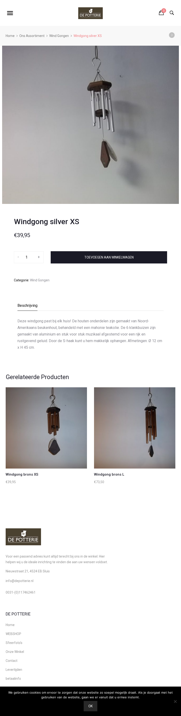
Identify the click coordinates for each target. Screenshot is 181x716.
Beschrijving (27, 305)
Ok (90, 706)
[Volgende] (172, 35)
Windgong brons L (109, 474)
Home (10, 36)
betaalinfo (13, 678)
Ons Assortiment (32, 36)
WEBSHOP (13, 634)
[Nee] (175, 701)
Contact (11, 661)
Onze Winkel (15, 652)
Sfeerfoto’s (14, 643)
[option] (90, 125)
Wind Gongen (59, 36)
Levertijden (14, 670)
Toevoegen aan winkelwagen (109, 257)
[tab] (27, 307)
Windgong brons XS (22, 474)
